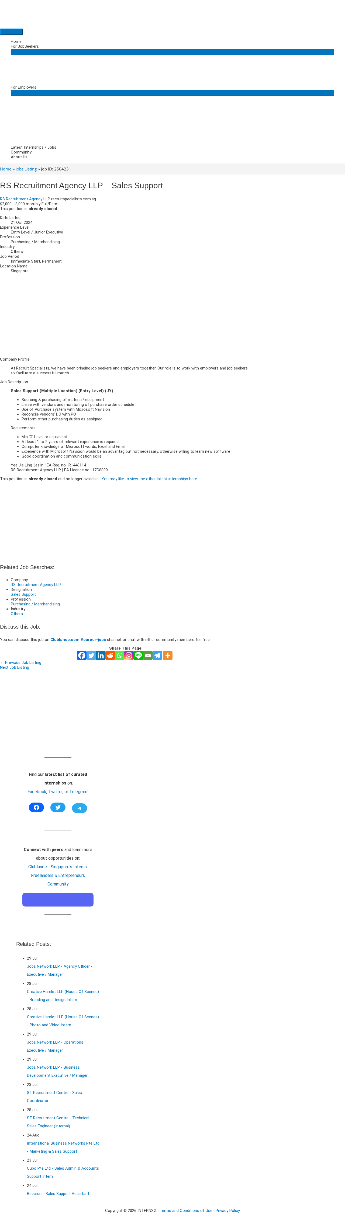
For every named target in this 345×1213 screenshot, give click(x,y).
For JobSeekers (25, 46)
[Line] (138, 655)
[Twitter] (91, 655)
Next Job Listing (17, 667)
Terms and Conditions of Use (186, 1210)
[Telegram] (157, 655)
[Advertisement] (125, 315)
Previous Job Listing (20, 662)
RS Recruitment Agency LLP (25, 199)
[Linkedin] (100, 655)
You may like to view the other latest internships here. (150, 478)
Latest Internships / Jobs (33, 147)
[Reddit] (110, 655)
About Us (19, 157)
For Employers (23, 87)
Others (17, 613)
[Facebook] (82, 655)
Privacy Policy (228, 1210)
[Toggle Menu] (172, 52)
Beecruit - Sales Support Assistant (58, 1193)
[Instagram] (129, 655)
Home (16, 41)
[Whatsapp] (119, 655)
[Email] (148, 655)
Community (21, 152)
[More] (168, 655)
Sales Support (23, 594)
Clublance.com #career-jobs (78, 639)
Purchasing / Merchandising (35, 604)
